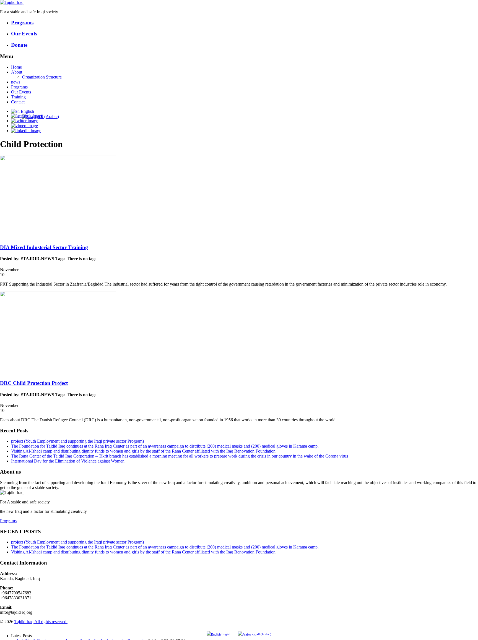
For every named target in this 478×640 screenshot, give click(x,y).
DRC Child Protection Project (34, 383)
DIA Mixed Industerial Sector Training (44, 247)
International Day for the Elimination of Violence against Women (67, 461)
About (16, 72)
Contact (18, 102)
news (15, 82)
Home (16, 67)
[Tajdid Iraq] (12, 2)
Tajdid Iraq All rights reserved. (40, 621)
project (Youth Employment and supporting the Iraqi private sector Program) (77, 441)
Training (18, 97)
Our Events (21, 92)
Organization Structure (42, 77)
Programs (19, 87)
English (27, 111)
